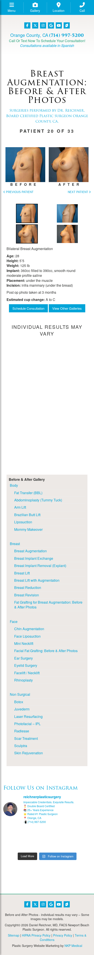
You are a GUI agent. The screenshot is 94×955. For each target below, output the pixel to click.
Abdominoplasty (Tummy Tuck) (38, 500)
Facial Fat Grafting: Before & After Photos (46, 650)
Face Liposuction (27, 636)
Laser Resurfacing (28, 716)
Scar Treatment (26, 738)
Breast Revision (26, 594)
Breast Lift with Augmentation (36, 580)
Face (13, 621)
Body (14, 485)
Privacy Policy (62, 935)
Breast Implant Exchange (33, 558)
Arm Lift (20, 507)
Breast (15, 543)
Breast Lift (22, 573)
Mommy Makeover (28, 529)
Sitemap (13, 935)
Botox (18, 701)
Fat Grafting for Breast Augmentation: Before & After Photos (48, 605)
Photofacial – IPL (27, 723)
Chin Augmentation (29, 628)
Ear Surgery (23, 658)
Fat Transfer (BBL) (28, 492)
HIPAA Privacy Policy (36, 935)
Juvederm (22, 709)
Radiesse (21, 730)
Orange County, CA (29, 35)
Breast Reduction (27, 587)
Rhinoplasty (23, 680)
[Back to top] (79, 940)
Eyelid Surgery (25, 665)
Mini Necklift (23, 643)
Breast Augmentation (30, 550)
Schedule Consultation (28, 308)
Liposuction (23, 521)
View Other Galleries (67, 308)
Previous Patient (19, 192)
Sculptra (20, 745)
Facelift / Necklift (27, 672)
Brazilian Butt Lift (27, 514)
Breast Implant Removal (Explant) (40, 565)
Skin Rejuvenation (28, 752)
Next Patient (78, 192)
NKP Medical (73, 945)
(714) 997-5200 (66, 35)
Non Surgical (20, 694)
